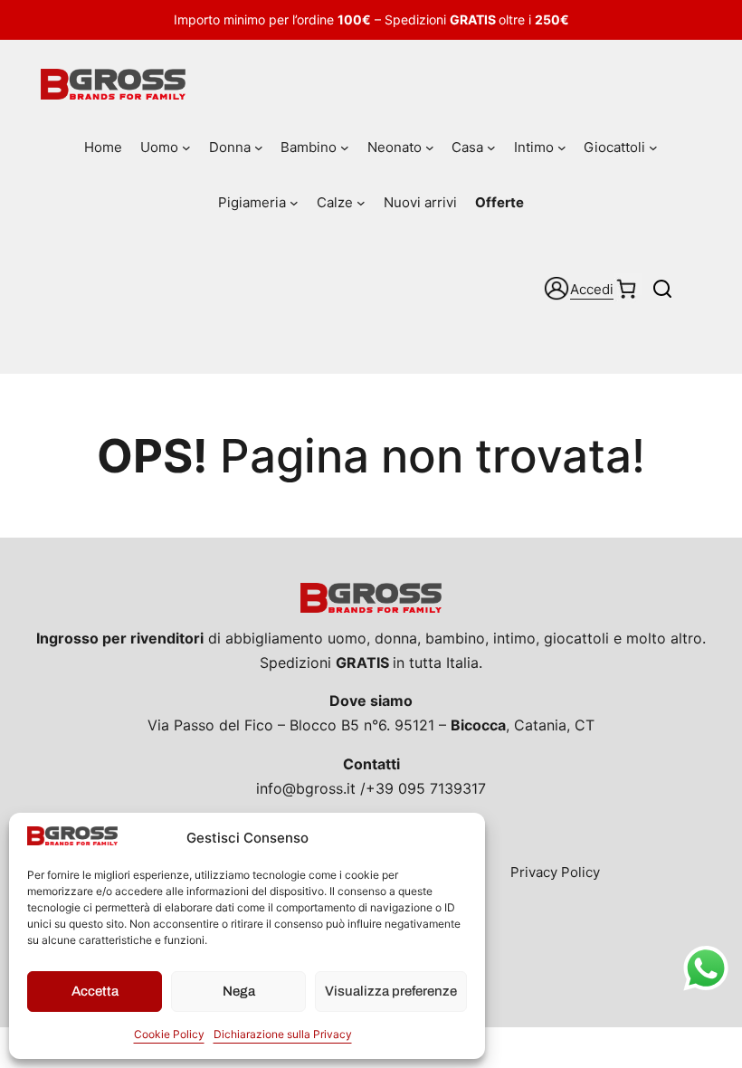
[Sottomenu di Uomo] (186, 147)
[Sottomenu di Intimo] (561, 147)
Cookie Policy (169, 1034)
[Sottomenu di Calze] (361, 202)
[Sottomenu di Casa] (491, 147)
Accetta (95, 991)
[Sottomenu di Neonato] (429, 147)
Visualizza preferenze (391, 991)
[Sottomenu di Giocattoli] (653, 147)
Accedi (592, 289)
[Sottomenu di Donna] (258, 147)
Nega (239, 991)
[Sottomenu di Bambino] (344, 147)
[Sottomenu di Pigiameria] (294, 202)
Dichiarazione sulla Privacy (283, 1034)
